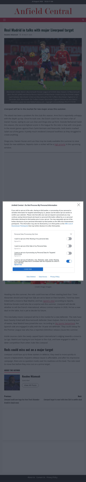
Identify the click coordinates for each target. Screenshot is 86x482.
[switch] (69, 238)
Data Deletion (31, 277)
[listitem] (43, 234)
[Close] (79, 205)
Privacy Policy (54, 277)
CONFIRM (28, 269)
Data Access (43, 277)
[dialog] (43, 241)
